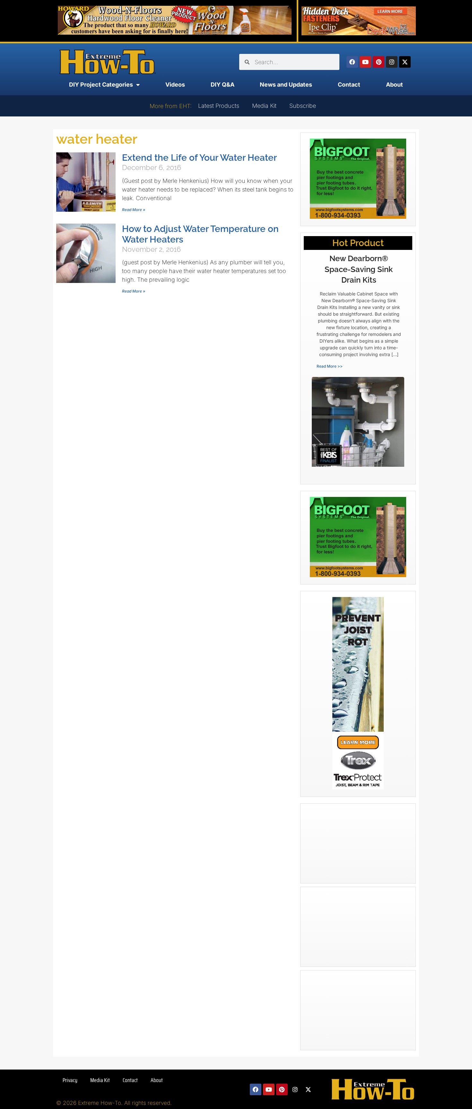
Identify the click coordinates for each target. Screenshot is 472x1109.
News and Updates (286, 84)
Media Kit (264, 105)
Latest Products (218, 105)
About (394, 84)
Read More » (133, 209)
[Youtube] (365, 62)
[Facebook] (352, 62)
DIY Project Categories (101, 84)
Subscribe (302, 105)
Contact (349, 84)
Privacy (70, 1080)
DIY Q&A (222, 84)
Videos (175, 84)
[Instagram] (392, 62)
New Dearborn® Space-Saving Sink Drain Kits (359, 269)
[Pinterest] (378, 62)
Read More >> (330, 366)
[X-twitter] (405, 62)
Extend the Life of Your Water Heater (199, 157)
